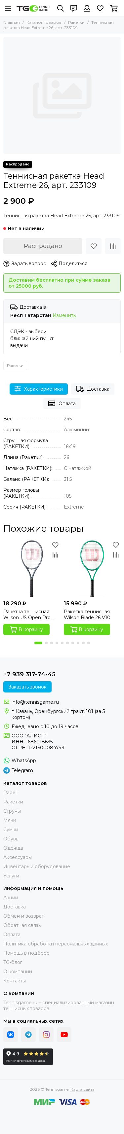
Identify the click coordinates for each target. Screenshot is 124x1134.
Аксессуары (17, 857)
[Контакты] (73, 8)
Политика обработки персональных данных (55, 944)
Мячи (9, 820)
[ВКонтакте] (10, 1034)
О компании (17, 972)
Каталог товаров (44, 22)
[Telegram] (28, 1034)
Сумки (10, 830)
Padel (10, 793)
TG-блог (12, 962)
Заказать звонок (27, 687)
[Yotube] (64, 1034)
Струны (12, 811)
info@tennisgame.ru (35, 702)
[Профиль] (87, 8)
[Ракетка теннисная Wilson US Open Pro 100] (32, 568)
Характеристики (43, 389)
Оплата (67, 404)
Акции (10, 898)
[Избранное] (94, 246)
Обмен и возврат (23, 916)
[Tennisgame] (34, 8)
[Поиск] (60, 8)
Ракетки (76, 22)
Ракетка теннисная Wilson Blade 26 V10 (87, 614)
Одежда (13, 848)
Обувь (10, 839)
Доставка (98, 389)
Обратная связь (22, 925)
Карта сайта (82, 1089)
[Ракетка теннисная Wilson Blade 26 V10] (92, 568)
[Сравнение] (113, 246)
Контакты (14, 981)
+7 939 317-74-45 (29, 674)
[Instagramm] (46, 1034)
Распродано (43, 246)
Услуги (11, 876)
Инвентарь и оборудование (36, 866)
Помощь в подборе (26, 953)
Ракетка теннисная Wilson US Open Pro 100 (27, 614)
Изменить (64, 315)
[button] (38, 643)
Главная (11, 22)
